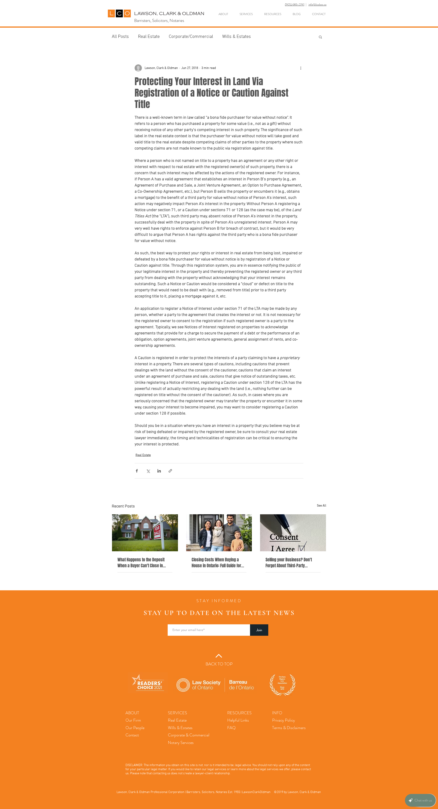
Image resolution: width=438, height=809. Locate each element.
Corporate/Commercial (191, 36)
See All (321, 506)
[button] (320, 37)
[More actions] (300, 68)
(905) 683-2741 (294, 4)
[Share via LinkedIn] (159, 471)
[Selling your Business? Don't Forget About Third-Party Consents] (293, 532)
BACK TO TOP (219, 664)
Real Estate (149, 36)
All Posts (120, 36)
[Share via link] (170, 471)
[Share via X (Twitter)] (148, 471)
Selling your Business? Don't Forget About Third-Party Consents (289, 563)
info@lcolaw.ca (317, 4)
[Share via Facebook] (137, 471)
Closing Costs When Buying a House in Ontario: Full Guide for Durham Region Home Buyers (216, 563)
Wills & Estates (236, 36)
